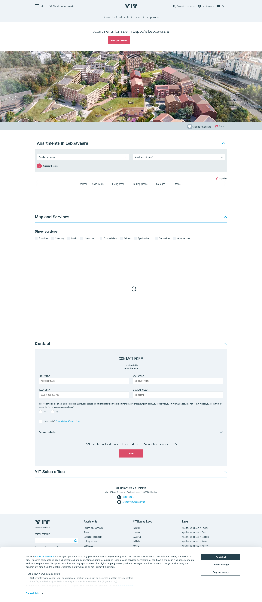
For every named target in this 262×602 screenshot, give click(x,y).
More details (47, 432)
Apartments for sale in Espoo (194, 532)
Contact (42, 343)
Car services (164, 238)
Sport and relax (144, 238)
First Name (44, 376)
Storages (161, 184)
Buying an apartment (93, 536)
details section (126, 585)
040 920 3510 (129, 497)
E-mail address (140, 390)
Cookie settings (221, 564)
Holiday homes (90, 541)
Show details (32, 593)
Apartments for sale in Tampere (195, 536)
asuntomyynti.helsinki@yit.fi (134, 502)
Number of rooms (47, 157)
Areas (86, 532)
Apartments (98, 184)
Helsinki (136, 527)
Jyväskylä (137, 536)
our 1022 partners (44, 556)
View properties (119, 40)
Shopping (59, 238)
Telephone (43, 390)
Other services (183, 238)
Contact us (88, 545)
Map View (222, 178)
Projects (83, 184)
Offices (177, 184)
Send (131, 453)
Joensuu (136, 532)
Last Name (137, 376)
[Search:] (75, 540)
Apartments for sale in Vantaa (195, 541)
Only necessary (221, 572)
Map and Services (52, 216)
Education (43, 238)
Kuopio (136, 545)
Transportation (110, 238)
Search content (42, 534)
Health (74, 238)
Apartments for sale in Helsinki (195, 527)
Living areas (118, 184)
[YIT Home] (131, 6)
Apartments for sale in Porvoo (195, 545)
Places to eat (90, 238)
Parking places (140, 184)
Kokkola (136, 541)
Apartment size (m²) (144, 157)
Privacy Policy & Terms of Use (68, 421)
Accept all (221, 557)
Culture (127, 238)
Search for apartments (93, 527)
